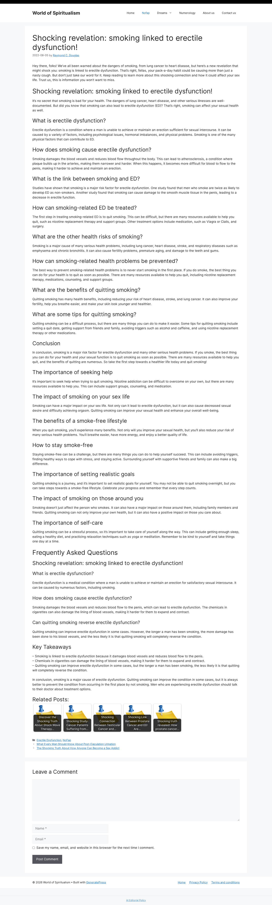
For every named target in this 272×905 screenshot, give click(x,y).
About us (208, 13)
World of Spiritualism (56, 13)
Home (131, 13)
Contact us (229, 13)
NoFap (67, 740)
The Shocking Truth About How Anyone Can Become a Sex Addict (78, 748)
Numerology (187, 13)
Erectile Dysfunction (49, 740)
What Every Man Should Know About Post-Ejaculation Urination (76, 744)
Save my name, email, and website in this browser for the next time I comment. (95, 848)
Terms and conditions (225, 882)
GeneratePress (96, 882)
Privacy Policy (198, 882)
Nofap (146, 13)
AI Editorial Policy (136, 900)
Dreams (162, 13)
